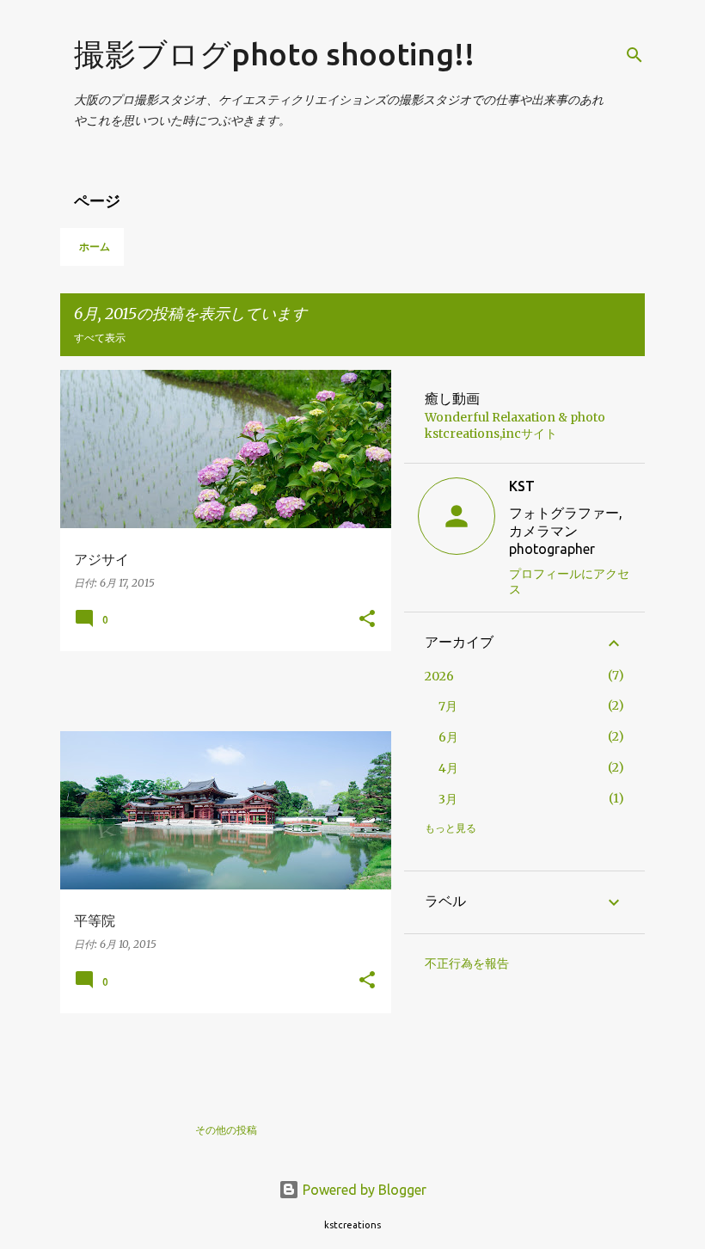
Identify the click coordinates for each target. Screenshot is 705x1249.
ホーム (94, 246)
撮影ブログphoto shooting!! (274, 53)
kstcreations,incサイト (491, 433)
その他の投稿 (226, 1129)
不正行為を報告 (467, 963)
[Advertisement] (261, 690)
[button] (367, 619)
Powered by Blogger (362, 1189)
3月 (447, 799)
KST (522, 486)
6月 (448, 737)
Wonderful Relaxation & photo (515, 417)
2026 (439, 676)
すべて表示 (100, 337)
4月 (448, 768)
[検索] (634, 55)
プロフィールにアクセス (569, 581)
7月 (447, 706)
